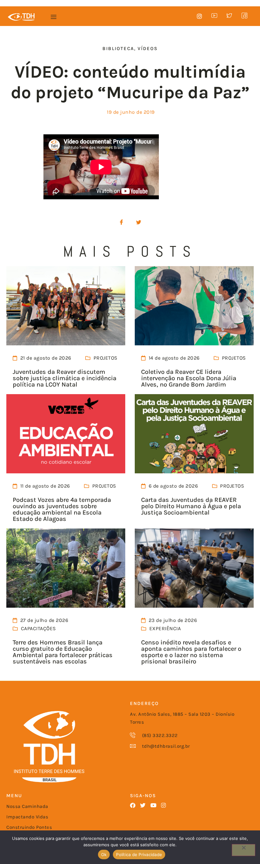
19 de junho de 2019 (131, 112)
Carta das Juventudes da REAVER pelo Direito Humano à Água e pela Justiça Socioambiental (191, 506)
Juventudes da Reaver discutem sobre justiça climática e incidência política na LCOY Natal (64, 378)
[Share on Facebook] (121, 222)
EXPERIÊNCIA (165, 628)
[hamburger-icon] (54, 17)
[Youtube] (153, 805)
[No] (243, 850)
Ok (104, 854)
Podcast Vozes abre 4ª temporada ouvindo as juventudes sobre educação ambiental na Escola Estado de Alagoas (62, 509)
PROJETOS (106, 358)
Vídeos (148, 48)
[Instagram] (163, 805)
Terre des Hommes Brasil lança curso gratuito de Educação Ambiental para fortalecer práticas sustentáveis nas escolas (63, 652)
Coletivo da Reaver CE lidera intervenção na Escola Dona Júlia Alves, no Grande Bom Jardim (188, 378)
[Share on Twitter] (138, 222)
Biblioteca (118, 48)
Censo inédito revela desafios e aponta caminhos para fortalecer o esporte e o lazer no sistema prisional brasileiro (191, 652)
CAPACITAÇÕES (38, 628)
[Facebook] (132, 805)
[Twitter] (143, 805)
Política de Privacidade (139, 854)
